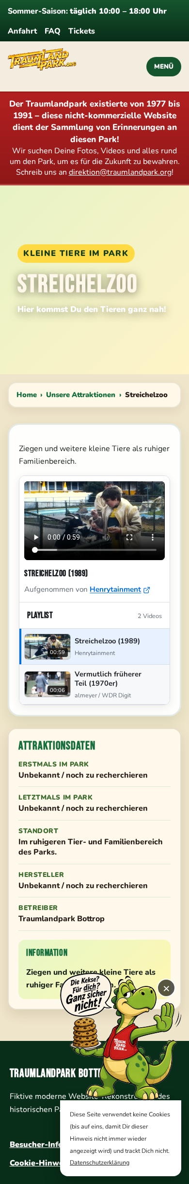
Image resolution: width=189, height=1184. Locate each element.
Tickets (81, 31)
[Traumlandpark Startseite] (68, 66)
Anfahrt (22, 31)
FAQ (53, 31)
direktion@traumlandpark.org (120, 172)
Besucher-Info (36, 1144)
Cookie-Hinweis (40, 1163)
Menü (163, 66)
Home (26, 395)
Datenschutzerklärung (99, 1162)
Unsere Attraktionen (80, 395)
